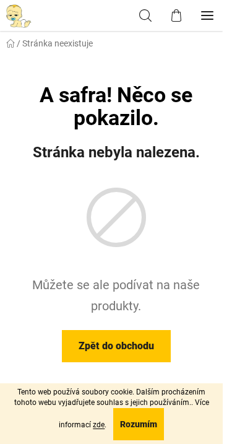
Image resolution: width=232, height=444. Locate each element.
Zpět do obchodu (116, 346)
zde (99, 424)
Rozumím (138, 424)
